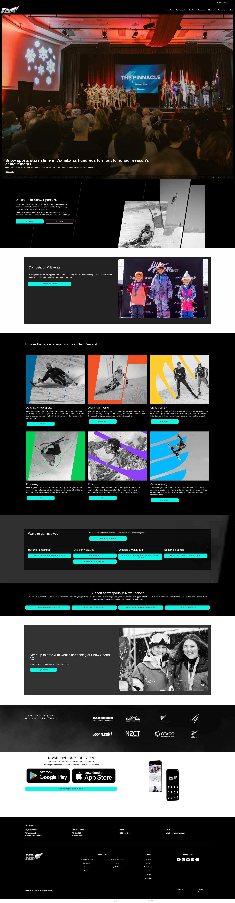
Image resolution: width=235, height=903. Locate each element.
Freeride (148, 874)
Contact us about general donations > (48, 607)
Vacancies (117, 871)
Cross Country (148, 867)
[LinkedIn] (188, 859)
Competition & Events (87, 859)
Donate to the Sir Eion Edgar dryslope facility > (141, 607)
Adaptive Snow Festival (117, 859)
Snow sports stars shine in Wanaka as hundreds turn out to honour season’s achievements (71, 177)
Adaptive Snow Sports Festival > (94, 561)
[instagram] (183, 859)
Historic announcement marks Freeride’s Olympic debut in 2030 (163, 177)
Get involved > (59, 221)
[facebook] (179, 859)
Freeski (148, 871)
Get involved (86, 863)
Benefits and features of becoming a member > (49, 555)
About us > (29, 221)
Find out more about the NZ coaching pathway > (185, 555)
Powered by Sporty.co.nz (82, 901)
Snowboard (148, 878)
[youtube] (192, 859)
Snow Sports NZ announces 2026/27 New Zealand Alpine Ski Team (67, 164)
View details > (40, 424)
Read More (9, 171)
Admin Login (154, 901)
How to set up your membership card (71, 789)
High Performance (117, 867)
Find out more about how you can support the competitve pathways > (140, 556)
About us (86, 867)
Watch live (87, 871)
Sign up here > (43, 670)
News (117, 863)
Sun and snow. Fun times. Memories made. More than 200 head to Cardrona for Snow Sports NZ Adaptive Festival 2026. (29, 177)
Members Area (222, 2)
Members (118, 901)
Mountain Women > (94, 555)
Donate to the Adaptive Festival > (94, 607)
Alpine (148, 863)
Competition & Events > (49, 283)
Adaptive (148, 859)
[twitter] (197, 859)
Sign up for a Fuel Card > (187, 607)
